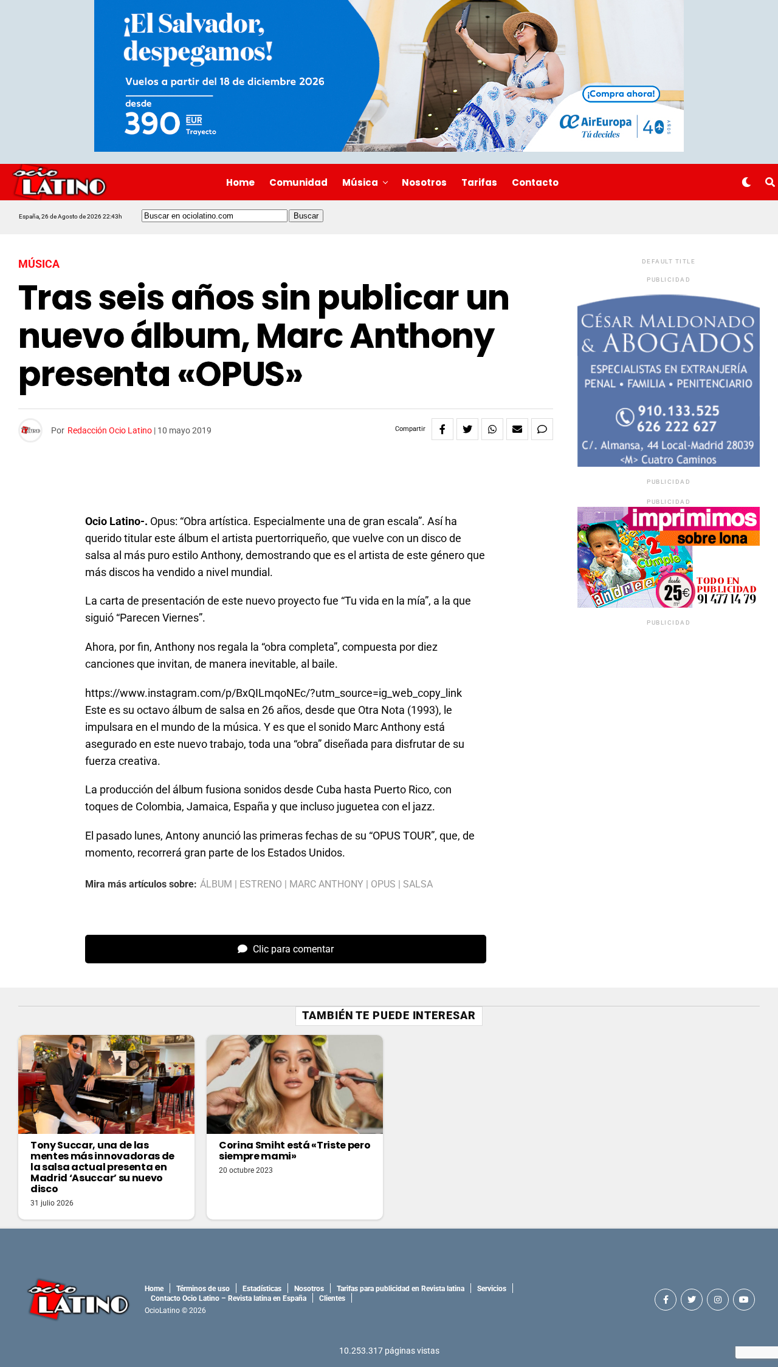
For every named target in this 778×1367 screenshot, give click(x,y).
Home (240, 182)
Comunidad (298, 182)
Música (360, 182)
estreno (260, 884)
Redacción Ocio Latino (109, 430)
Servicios (491, 1288)
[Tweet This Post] (467, 429)
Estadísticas (262, 1288)
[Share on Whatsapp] (492, 429)
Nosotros (424, 182)
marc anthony (326, 884)
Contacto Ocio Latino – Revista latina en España (228, 1298)
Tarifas (479, 182)
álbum (216, 884)
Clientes (332, 1298)
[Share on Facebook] (442, 429)
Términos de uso (203, 1288)
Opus (383, 884)
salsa (418, 884)
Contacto (535, 182)
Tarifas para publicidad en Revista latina (400, 1288)
